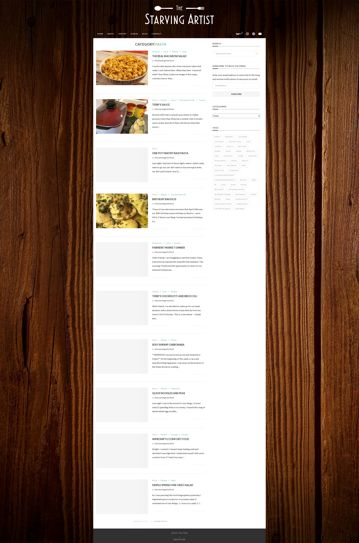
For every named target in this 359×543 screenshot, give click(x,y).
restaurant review (236, 189)
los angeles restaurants (224, 180)
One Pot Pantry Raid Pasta (170, 153)
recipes (244, 185)
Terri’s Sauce (161, 104)
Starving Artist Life (187, 100)
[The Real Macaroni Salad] (122, 68)
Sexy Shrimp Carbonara (168, 344)
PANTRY (122, 34)
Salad (184, 52)
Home (243, 165)
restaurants (240, 194)
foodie (240, 156)
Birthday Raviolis (164, 199)
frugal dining (220, 161)
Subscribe (236, 94)
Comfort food (234, 142)
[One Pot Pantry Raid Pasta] (122, 165)
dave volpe (242, 146)
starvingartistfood (222, 204)
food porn (252, 156)
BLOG (144, 34)
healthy (244, 161)
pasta (254, 180)
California (242, 137)
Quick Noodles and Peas (168, 393)
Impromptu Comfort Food (170, 439)
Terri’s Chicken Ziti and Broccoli (174, 296)
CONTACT (156, 34)
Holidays (218, 165)
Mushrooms (157, 243)
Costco (229, 146)
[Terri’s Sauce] (122, 116)
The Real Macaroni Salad (169, 56)
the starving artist (222, 209)
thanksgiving (242, 204)
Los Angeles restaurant (224, 175)
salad (227, 199)
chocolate (219, 142)
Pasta (166, 52)
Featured (156, 52)
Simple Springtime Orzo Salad (172, 485)
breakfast (229, 137)
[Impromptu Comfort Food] (122, 451)
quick (223, 185)
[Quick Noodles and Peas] (122, 405)
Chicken (155, 292)
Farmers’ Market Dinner (168, 247)
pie (215, 185)
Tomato (202, 100)
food (216, 156)
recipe (233, 185)
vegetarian (239, 209)
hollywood (231, 165)
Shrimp (174, 340)
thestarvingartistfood (164, 60)
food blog (228, 156)
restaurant (219, 189)
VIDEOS (134, 34)
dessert (217, 151)
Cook (248, 142)
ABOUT (110, 34)
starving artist (241, 199)
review (253, 194)
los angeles (234, 170)
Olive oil (243, 180)
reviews (217, 199)
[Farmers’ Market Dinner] (122, 259)
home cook (219, 170)
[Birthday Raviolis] (122, 211)
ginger (234, 161)
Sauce (173, 100)
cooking (218, 146)
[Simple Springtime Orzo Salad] (122, 496)
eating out (250, 151)
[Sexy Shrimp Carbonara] (122, 356)
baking (217, 137)
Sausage (174, 435)
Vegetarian (175, 389)
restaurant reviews (222, 194)
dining (228, 151)
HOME (100, 34)
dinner (238, 151)
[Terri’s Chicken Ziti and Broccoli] (122, 308)
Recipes (175, 52)
